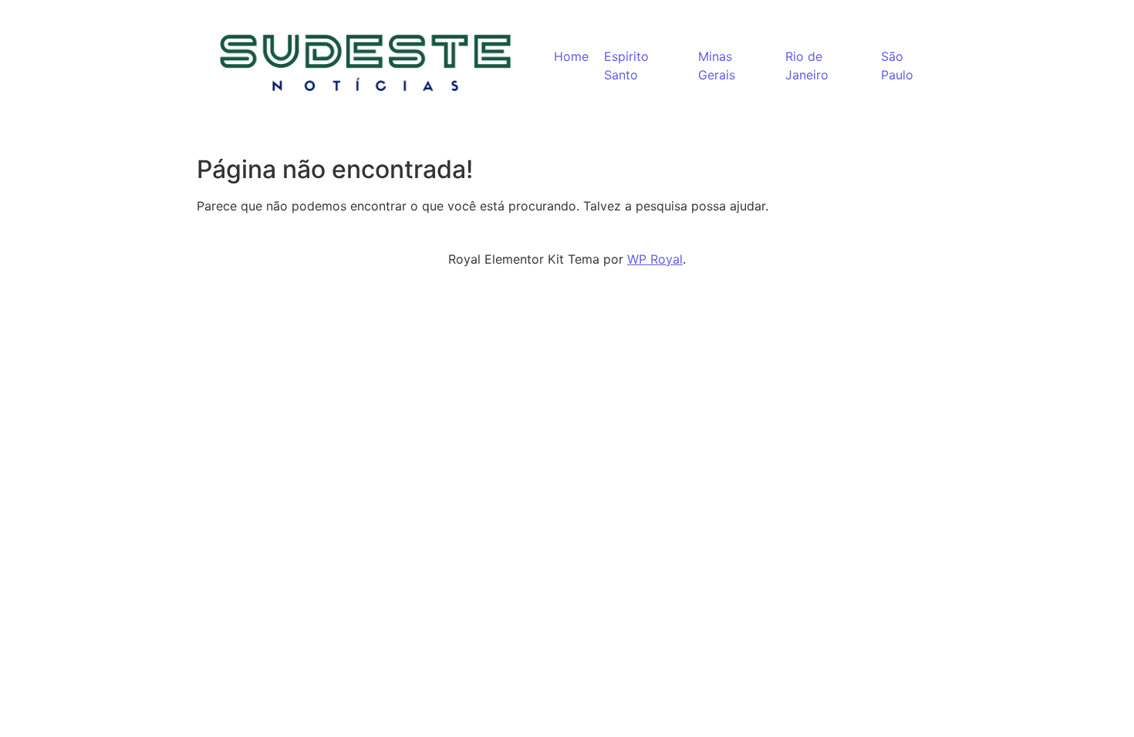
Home (571, 56)
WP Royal (655, 259)
